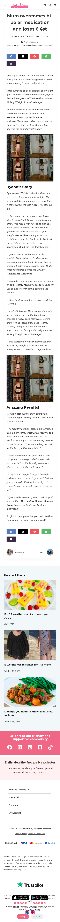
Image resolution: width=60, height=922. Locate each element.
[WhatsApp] (46, 56)
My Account (14, 812)
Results (31, 36)
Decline (36, 916)
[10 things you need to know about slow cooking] (30, 692)
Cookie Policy (34, 909)
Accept (23, 916)
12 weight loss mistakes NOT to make (27, 664)
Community (14, 805)
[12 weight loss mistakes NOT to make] (30, 645)
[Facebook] (11, 56)
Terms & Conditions (36, 834)
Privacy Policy (21, 834)
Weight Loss (41, 36)
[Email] (11, 63)
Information (14, 797)
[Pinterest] (34, 56)
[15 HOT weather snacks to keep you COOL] (30, 595)
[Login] (45, 5)
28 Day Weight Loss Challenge (24, 102)
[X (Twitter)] (23, 56)
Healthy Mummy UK (19, 789)
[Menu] (5, 5)
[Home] (22, 42)
